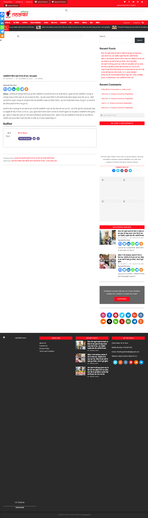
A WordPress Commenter (110, 89)
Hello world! (126, 89)
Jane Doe (104, 108)
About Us (42, 343)
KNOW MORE (122, 299)
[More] (26, 89)
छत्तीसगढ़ (40, 79)
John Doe (104, 94)
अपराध (97, 350)
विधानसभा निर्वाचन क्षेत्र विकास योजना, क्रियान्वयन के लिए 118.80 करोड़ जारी (34, 161)
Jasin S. (104, 103)
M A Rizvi (9, 79)
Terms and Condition (46, 351)
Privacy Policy (44, 348)
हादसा (96, 363)
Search (102, 36)
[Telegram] (22, 89)
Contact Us (43, 346)
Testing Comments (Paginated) (122, 94)
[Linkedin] (14, 89)
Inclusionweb (86, 515)
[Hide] (1, 40)
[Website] (38, 138)
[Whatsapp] (18, 89)
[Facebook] (5, 89)
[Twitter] (9, 89)
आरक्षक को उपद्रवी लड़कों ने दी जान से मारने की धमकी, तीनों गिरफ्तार (34, 158)
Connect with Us (122, 167)
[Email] (34, 138)
